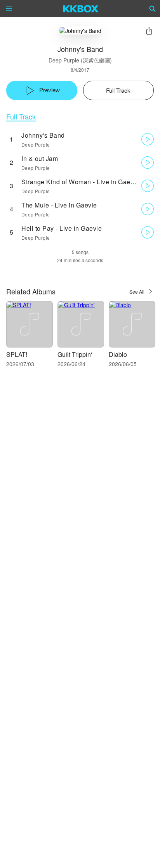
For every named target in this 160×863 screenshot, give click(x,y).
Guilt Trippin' (74, 354)
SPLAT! (16, 354)
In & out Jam (39, 158)
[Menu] (9, 8)
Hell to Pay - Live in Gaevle (61, 228)
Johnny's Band (43, 135)
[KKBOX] (81, 8)
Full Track (21, 116)
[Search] (152, 8)
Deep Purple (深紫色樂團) (80, 60)
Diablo (118, 354)
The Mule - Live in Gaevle (59, 205)
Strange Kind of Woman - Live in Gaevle (80, 181)
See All (136, 291)
